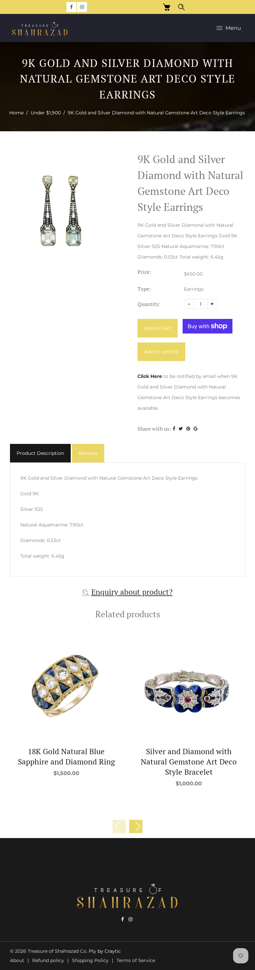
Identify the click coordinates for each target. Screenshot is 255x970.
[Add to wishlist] (66, 685)
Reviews (88, 453)
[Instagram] (82, 7)
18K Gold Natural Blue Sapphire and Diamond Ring (66, 756)
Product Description (40, 453)
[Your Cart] (166, 7)
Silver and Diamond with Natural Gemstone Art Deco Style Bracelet (189, 761)
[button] (135, 826)
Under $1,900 (46, 113)
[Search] (181, 7)
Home (16, 113)
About (17, 960)
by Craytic (109, 951)
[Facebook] (71, 7)
